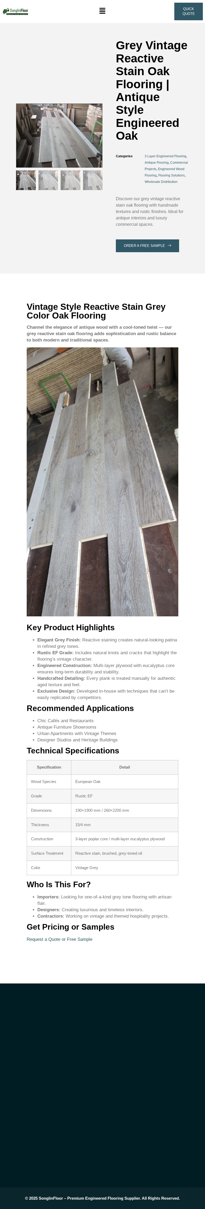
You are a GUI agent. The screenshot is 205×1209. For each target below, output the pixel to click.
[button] (102, 11)
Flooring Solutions (171, 175)
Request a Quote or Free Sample (59, 939)
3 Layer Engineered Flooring (165, 156)
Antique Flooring (157, 162)
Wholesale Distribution (161, 182)
